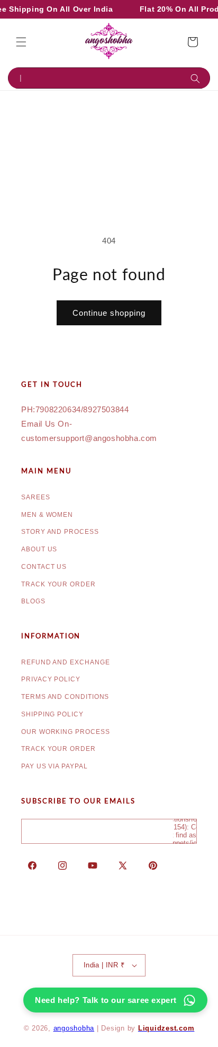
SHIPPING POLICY (52, 714)
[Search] (198, 78)
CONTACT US (44, 567)
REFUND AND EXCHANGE (65, 662)
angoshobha (74, 1028)
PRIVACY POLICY (50, 679)
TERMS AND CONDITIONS (65, 697)
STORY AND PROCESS (60, 532)
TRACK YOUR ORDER (58, 584)
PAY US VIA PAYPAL (54, 766)
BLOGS (33, 601)
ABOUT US (39, 549)
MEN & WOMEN (47, 515)
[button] (21, 42)
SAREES (35, 497)
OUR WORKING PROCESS (65, 732)
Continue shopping (109, 312)
